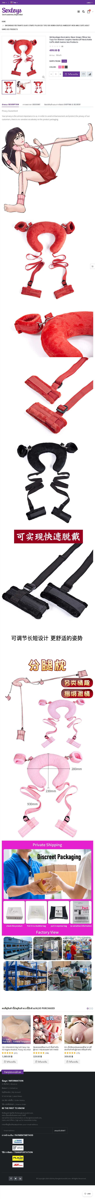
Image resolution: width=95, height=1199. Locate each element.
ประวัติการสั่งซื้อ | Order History (13, 1100)
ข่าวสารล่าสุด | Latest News (12, 1096)
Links (89, 3)
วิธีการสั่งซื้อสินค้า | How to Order (14, 1104)
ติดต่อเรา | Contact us (10, 1088)
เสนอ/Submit (60, 1130)
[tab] (10, 104)
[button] (88, 1008)
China (64, 61)
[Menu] (79, 11)
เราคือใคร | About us (9, 1084)
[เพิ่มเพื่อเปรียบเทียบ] (89, 74)
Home (4, 21)
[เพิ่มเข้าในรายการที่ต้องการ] (83, 74)
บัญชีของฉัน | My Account (11, 1092)
